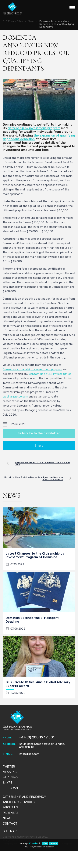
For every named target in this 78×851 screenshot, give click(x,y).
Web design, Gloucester (44, 847)
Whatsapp (11, 777)
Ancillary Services (19, 802)
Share (39, 445)
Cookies (34, 843)
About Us (10, 807)
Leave (53, 843)
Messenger (11, 772)
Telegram (10, 788)
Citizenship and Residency (24, 797)
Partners (11, 813)
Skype (7, 782)
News (7, 818)
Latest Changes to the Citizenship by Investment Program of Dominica (35, 555)
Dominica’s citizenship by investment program (32, 369)
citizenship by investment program (34, 128)
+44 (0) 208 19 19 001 (37, 737)
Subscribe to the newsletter (39, 433)
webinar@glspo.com (15, 396)
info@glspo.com (29, 754)
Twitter (9, 766)
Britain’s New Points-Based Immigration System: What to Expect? (33, 478)
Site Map (10, 831)
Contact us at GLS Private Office (50, 374)
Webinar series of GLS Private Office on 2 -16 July (42, 463)
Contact (10, 823)
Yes (45, 843)
